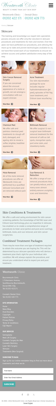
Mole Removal (9, 172)
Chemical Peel (9, 125)
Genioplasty (7, 335)
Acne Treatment (37, 77)
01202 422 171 (12, 18)
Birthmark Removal (38, 125)
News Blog (7, 309)
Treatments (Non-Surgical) (13, 351)
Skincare (6, 348)
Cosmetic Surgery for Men (13, 340)
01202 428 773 (34, 18)
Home (5, 306)
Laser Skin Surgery (10, 346)
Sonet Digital (28, 403)
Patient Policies (9, 317)
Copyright (7, 314)
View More (6, 104)
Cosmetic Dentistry (10, 343)
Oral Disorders (8, 312)
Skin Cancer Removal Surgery (12, 78)
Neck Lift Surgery (9, 337)
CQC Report (7, 325)
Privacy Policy (8, 320)
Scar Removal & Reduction (37, 173)
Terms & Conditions (10, 323)
